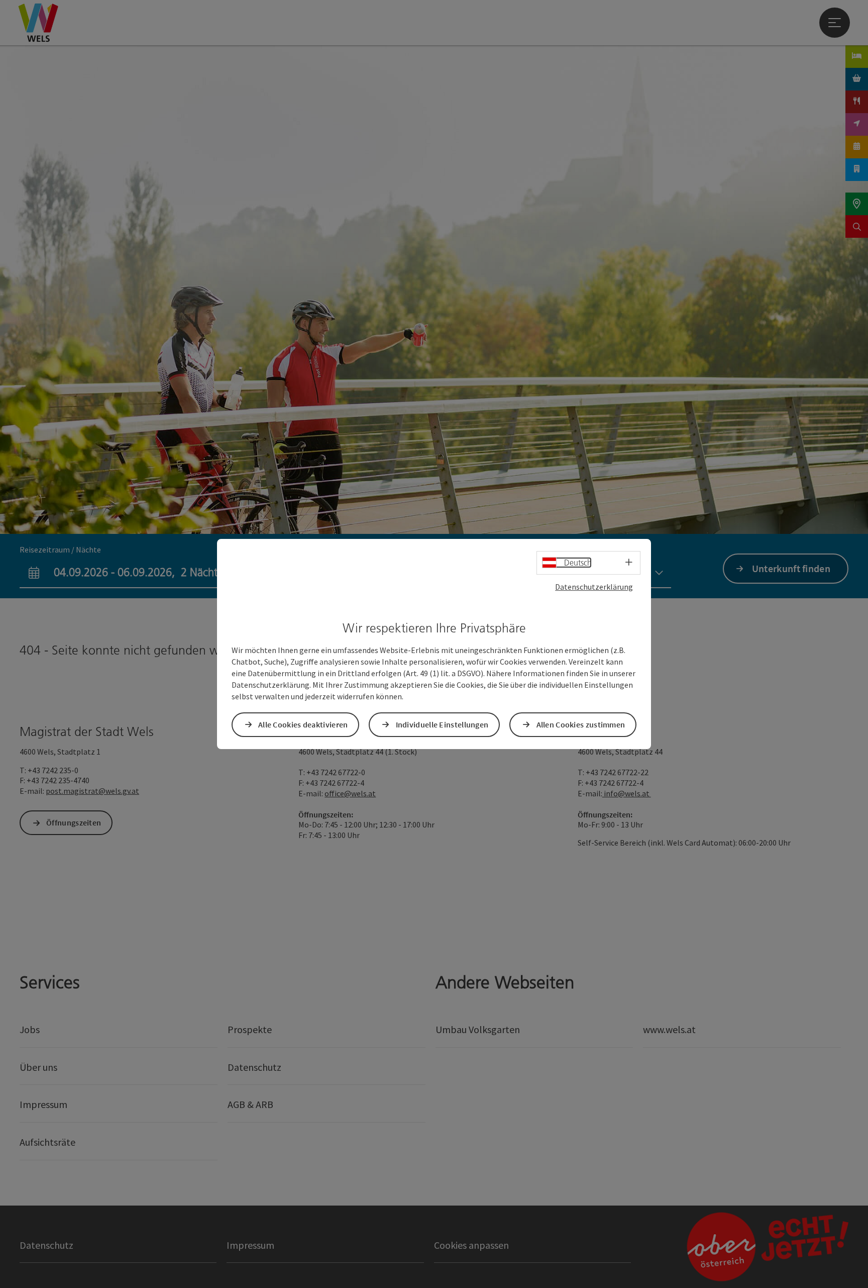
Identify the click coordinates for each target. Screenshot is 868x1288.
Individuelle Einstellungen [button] (442, 724)
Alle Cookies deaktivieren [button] (303, 724)
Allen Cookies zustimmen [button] (580, 724)
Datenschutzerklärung (594, 587)
